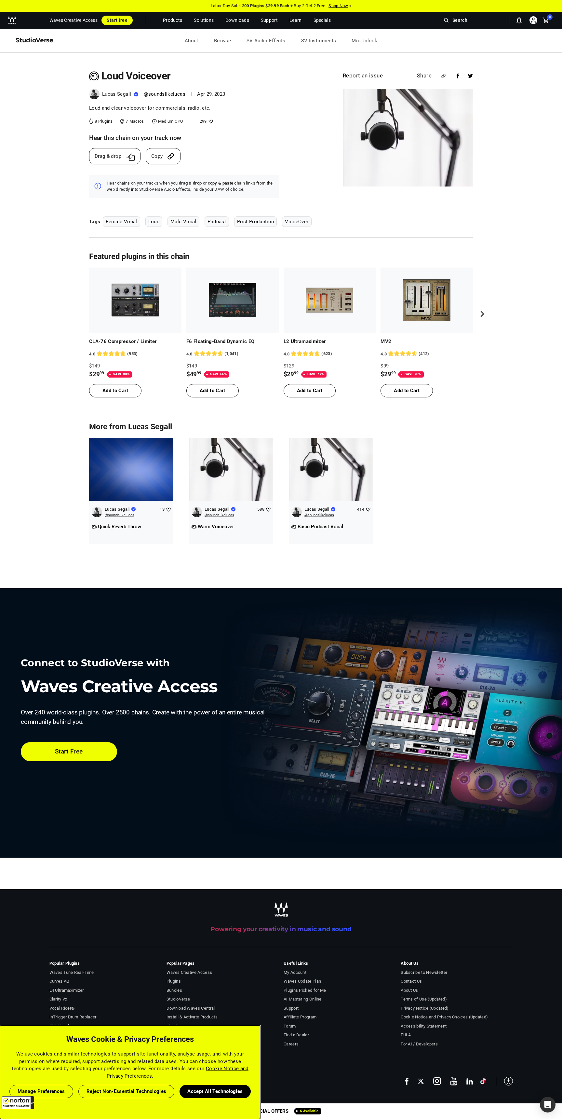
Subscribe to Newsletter (424, 972)
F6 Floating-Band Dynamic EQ (220, 341)
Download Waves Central (191, 1008)
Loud (153, 222)
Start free (117, 20)
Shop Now (338, 5)
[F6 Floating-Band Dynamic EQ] (232, 300)
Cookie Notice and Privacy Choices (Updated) (444, 1017)
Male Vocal (183, 222)
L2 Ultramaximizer (305, 341)
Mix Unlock (364, 41)
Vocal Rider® (62, 1008)
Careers (291, 1044)
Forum (290, 1026)
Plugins (174, 981)
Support (291, 1008)
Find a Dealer (296, 1034)
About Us (409, 990)
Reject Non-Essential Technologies (127, 1091)
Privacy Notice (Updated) (424, 1008)
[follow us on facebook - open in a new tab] (406, 1081)
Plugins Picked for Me (305, 990)
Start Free (69, 751)
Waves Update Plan (302, 981)
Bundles (174, 990)
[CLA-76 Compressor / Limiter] (135, 300)
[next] (480, 314)
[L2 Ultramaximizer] (330, 300)
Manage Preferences (41, 1091)
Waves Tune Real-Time (71, 972)
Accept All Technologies (215, 1091)
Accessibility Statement (424, 1026)
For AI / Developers (419, 1044)
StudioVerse (178, 999)
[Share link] (443, 76)
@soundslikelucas (164, 94)
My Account (295, 972)
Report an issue (363, 75)
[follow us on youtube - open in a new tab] (453, 1081)
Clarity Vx (58, 999)
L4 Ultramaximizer (66, 990)
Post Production (255, 222)
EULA (406, 1034)
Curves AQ (59, 981)
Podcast (216, 222)
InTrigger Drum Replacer (73, 1017)
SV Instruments (318, 41)
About (191, 41)
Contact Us (411, 981)
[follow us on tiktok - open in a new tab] (483, 1081)
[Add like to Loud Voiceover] (210, 121)
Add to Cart (115, 391)
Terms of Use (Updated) (424, 999)
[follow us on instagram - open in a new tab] (437, 1081)
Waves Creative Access (73, 20)
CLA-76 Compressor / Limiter (123, 341)
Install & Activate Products (192, 1017)
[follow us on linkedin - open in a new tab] (469, 1081)
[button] (18, 1102)
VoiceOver (296, 222)
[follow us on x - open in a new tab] (421, 1081)
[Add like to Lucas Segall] (168, 509)
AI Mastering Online (303, 999)
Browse (222, 41)
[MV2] (427, 300)
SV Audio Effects (266, 41)
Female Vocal (121, 222)
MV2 (386, 341)
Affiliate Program (300, 1017)
